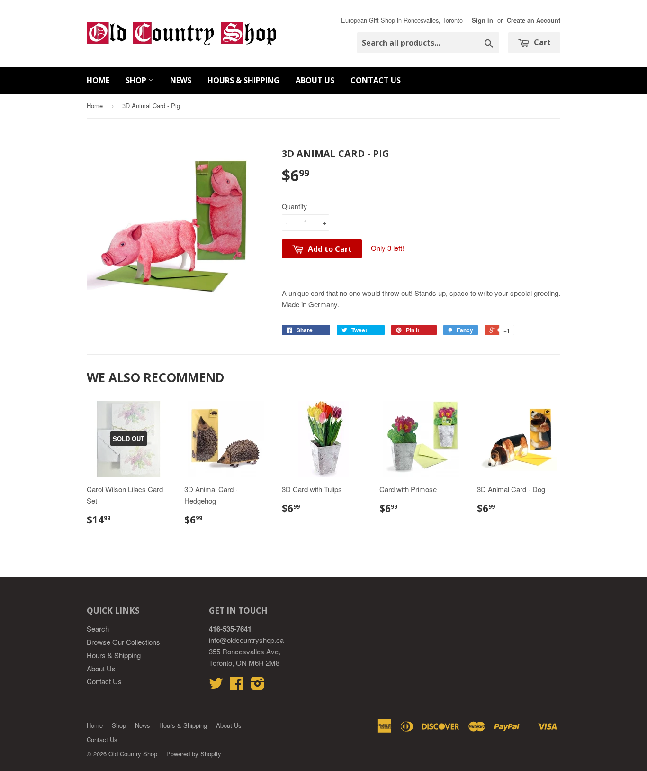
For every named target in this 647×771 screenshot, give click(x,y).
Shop (137, 80)
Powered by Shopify (193, 753)
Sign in (482, 20)
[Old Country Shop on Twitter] (216, 686)
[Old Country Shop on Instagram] (258, 686)
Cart (541, 42)
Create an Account (533, 20)
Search (98, 628)
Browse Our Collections (123, 642)
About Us (315, 80)
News (180, 80)
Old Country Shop (132, 753)
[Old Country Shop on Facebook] (237, 686)
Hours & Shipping (243, 80)
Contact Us (375, 80)
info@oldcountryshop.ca (246, 640)
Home (98, 80)
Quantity (294, 206)
